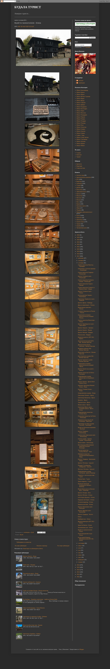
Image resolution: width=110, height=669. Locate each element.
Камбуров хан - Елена (84, 519)
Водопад (78, 181)
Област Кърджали (81, 106)
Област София (80, 133)
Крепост (78, 193)
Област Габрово (81, 102)
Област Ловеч (80, 110)
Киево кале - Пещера (29, 564)
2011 (78, 576)
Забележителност (81, 191)
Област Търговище (81, 139)
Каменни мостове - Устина (85, 504)
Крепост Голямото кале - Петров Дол (85, 277)
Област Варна (80, 94)
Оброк (78, 208)
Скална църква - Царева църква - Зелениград (85, 439)
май (79, 552)
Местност (79, 197)
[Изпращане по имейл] (38, 532)
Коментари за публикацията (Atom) (33, 548)
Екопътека (79, 189)
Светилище (79, 219)
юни (79, 550)
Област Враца (80, 100)
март (79, 557)
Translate (87, 47)
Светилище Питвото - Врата (86, 395)
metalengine (81, 83)
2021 (78, 246)
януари (80, 562)
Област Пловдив (81, 121)
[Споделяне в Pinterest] (44, 532)
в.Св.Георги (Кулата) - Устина (86, 497)
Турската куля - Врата (84, 402)
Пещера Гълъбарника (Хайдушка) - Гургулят (85, 466)
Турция (78, 156)
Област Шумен (80, 143)
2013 (78, 572)
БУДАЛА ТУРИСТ (27, 7)
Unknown (80, 80)
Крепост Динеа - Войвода (85, 302)
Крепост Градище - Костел (85, 514)
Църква (78, 225)
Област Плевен (80, 119)
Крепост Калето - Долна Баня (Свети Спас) (86, 382)
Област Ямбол (80, 145)
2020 (78, 249)
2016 (78, 565)
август (80, 545)
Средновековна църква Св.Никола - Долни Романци (86, 472)
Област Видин (80, 98)
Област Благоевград (82, 90)
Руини (78, 215)
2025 (78, 237)
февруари (81, 559)
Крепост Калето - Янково (85, 330)
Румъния (79, 154)
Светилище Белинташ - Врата (86, 397)
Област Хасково (80, 141)
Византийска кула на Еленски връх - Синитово (86, 489)
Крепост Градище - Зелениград (83, 432)
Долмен (78, 187)
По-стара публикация (63, 545)
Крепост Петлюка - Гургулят (86, 463)
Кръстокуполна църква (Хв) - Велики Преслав (86, 356)
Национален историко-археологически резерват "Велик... (86, 365)
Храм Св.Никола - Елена (85, 525)
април (80, 555)
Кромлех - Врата (82, 400)
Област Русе (80, 125)
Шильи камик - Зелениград (85, 442)
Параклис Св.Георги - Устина (86, 499)
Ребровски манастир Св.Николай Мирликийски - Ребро (86, 455)
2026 (78, 235)
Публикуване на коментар (24, 542)
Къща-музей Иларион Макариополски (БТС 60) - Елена (86, 539)
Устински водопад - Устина (85, 502)
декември (81, 258)
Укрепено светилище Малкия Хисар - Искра (86, 386)
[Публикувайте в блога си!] (40, 532)
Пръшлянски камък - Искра (30, 573)
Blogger (82, 649)
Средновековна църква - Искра (86, 393)
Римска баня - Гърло (84, 479)
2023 (78, 242)
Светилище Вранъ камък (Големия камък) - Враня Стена (85, 408)
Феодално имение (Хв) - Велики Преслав (85, 349)
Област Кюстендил (81, 108)
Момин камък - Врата (84, 404)
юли (79, 548)
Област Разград (80, 123)
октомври (81, 262)
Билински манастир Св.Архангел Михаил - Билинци (85, 485)
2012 (78, 574)
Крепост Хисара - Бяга (84, 492)
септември (81, 543)
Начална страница (42, 545)
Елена (79, 516)
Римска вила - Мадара (84, 334)
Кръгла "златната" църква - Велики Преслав (85, 360)
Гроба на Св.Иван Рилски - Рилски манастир (35, 590)
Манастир (79, 195)
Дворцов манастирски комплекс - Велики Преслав (86, 345)
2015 (78, 567)
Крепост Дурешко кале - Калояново (84, 511)
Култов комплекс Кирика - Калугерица (85, 295)
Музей (21, 534)
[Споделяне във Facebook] (43, 532)
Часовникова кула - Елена (85, 527)
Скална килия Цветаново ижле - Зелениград (86, 435)
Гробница (79, 183)
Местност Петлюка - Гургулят (86, 469)
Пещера (78, 210)
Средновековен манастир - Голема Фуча (85, 413)
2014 (78, 569)
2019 (78, 251)
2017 (78, 256)
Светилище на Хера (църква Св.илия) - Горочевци (86, 424)
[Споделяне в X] (41, 532)
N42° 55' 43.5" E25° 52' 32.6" (26, 26)
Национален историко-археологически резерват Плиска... (86, 316)
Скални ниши (80, 221)
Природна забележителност (84, 212)
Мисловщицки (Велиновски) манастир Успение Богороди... (86, 446)
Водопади (79, 166)
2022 (78, 244)
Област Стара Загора (82, 137)
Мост (77, 202)
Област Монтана (81, 113)
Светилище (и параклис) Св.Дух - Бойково (35, 616)
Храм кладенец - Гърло (84, 481)
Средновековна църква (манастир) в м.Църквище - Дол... (86, 378)
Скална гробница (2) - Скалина (32, 582)
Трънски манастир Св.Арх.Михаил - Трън (85, 450)
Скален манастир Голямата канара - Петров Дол (86, 280)
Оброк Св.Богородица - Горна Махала (34, 608)
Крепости (79, 164)
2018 (78, 253)
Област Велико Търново (83, 96)
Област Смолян (80, 131)
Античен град (80, 175)
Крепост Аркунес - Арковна (85, 327)
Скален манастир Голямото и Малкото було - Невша (86, 288)
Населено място (81, 206)
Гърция (78, 152)
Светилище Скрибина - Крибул (31, 633)
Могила (78, 199)
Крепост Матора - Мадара (85, 332)
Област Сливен (80, 129)
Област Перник (80, 117)
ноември (81, 260)
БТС (77, 179)
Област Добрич (80, 104)
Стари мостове (80, 168)
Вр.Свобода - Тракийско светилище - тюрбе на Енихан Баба (40, 599)
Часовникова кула (81, 227)
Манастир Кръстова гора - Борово (32, 625)
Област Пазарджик (81, 115)
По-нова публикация (20, 545)
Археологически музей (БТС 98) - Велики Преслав (86, 341)
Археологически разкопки (83, 177)
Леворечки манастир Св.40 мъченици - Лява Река (85, 420)
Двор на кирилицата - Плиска (86, 305)
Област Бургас (80, 92)
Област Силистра (81, 127)
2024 (78, 239)
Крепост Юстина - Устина (85, 495)
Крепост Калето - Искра (29, 556)
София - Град (80, 135)
